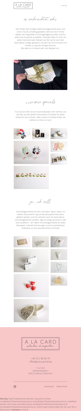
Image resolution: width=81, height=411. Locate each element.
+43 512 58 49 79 (40, 358)
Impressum (49, 386)
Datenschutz (61, 386)
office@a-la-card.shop (40, 361)
